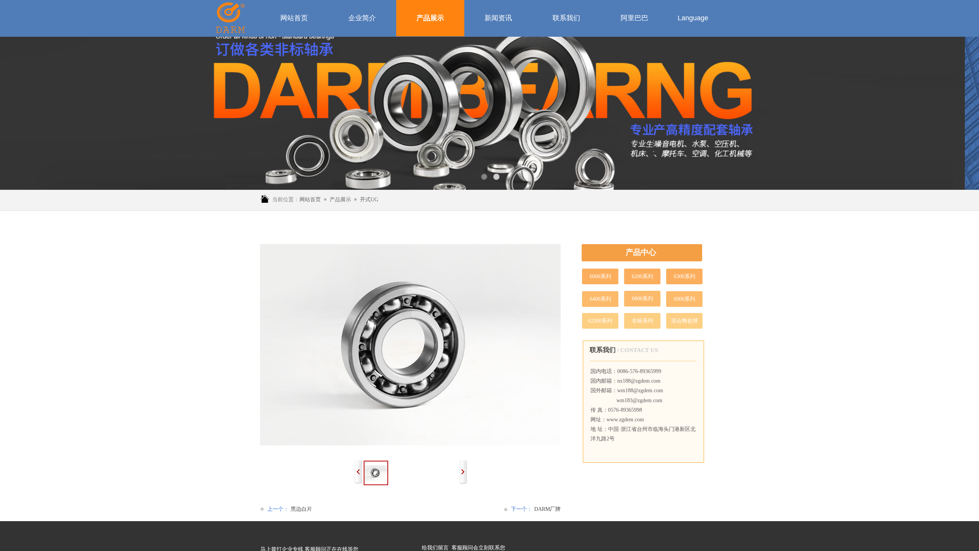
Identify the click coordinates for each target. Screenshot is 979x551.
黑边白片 (289, 509)
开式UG (369, 199)
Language (693, 18)
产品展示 (340, 199)
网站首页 (310, 199)
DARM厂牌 (536, 509)
